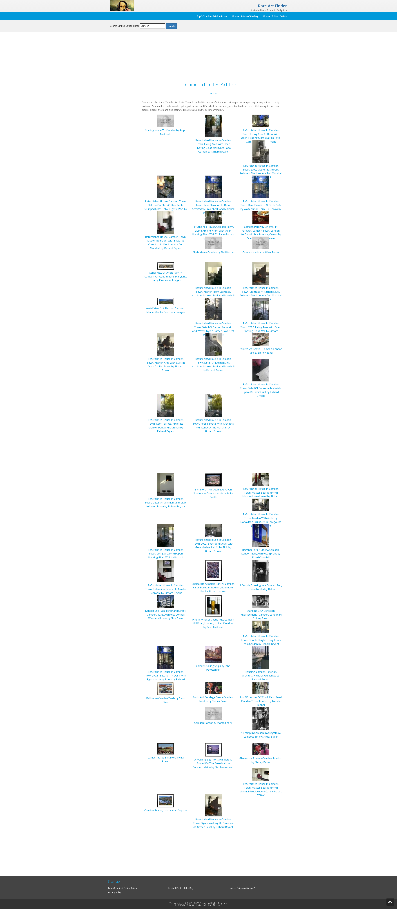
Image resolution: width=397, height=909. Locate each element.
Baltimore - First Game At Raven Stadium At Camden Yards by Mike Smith (213, 493)
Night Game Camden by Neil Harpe (213, 252)
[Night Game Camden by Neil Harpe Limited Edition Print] (213, 242)
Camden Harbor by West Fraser (261, 252)
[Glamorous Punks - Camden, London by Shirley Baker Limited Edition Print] (261, 748)
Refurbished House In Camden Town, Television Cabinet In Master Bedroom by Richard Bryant (165, 589)
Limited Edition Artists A (241, 888)
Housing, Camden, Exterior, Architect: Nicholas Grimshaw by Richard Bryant (260, 675)
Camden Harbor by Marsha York (213, 723)
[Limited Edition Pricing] (122, 5)
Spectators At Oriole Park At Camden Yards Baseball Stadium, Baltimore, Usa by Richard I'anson (213, 587)
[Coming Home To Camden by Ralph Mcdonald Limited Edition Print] (166, 120)
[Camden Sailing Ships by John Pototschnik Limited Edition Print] (213, 654)
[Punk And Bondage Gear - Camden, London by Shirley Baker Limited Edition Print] (213, 687)
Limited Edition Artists (275, 16)
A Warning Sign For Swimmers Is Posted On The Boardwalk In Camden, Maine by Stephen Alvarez (213, 763)
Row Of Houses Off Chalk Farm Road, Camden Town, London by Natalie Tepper (260, 701)
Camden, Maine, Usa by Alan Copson (165, 810)
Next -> (213, 93)
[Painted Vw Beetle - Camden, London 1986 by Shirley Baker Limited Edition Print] (261, 339)
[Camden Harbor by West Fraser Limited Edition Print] (261, 242)
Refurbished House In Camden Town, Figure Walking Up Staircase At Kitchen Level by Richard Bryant (213, 823)
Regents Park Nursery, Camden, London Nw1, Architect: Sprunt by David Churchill (260, 553)
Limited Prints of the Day (245, 16)
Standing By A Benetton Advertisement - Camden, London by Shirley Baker (261, 614)
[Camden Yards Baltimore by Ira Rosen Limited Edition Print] (166, 748)
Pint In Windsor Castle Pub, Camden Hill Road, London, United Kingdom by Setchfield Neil (213, 623)
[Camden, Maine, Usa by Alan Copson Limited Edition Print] (166, 800)
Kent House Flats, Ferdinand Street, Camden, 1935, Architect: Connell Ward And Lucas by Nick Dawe (165, 614)
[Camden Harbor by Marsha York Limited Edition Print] (213, 713)
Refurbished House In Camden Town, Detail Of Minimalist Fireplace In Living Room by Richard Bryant (166, 502)
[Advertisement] (124, 84)
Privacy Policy (114, 892)
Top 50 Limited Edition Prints (211, 16)
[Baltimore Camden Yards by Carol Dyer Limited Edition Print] (166, 688)
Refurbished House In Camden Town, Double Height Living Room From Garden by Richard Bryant (261, 640)
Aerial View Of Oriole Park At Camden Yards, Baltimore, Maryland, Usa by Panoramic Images (166, 276)
